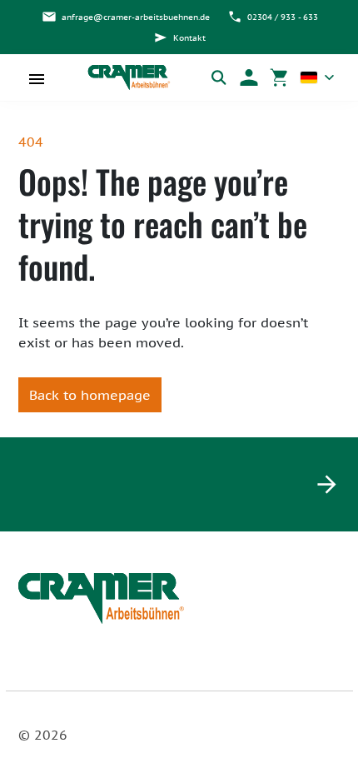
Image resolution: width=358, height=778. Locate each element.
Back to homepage (90, 395)
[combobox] (317, 77)
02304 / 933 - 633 (282, 17)
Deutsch (317, 77)
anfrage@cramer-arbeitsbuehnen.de (136, 17)
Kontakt (189, 37)
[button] (249, 77)
